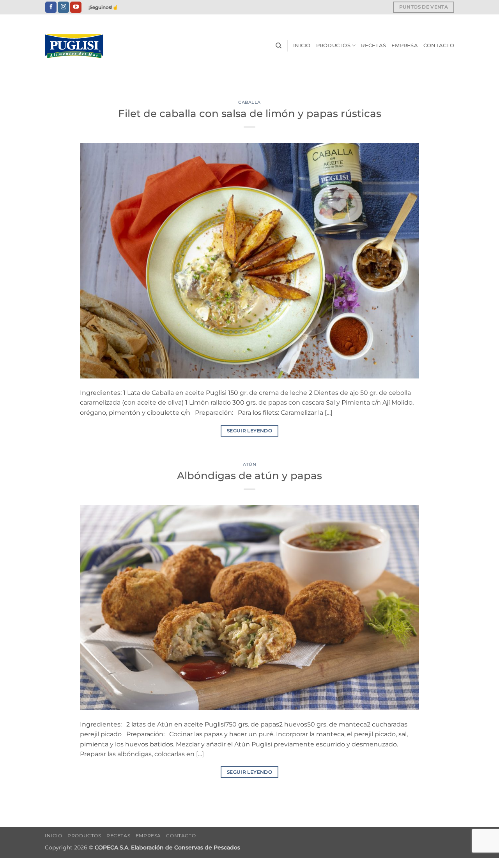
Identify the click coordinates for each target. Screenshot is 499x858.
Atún (249, 464)
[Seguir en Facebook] (51, 7)
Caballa (249, 102)
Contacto (438, 45)
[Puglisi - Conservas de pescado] (84, 46)
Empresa (404, 45)
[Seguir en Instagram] (63, 7)
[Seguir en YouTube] (75, 7)
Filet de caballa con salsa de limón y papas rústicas (249, 113)
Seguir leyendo (249, 430)
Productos (333, 45)
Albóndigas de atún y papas (249, 475)
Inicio (302, 45)
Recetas (373, 45)
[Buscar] (278, 45)
